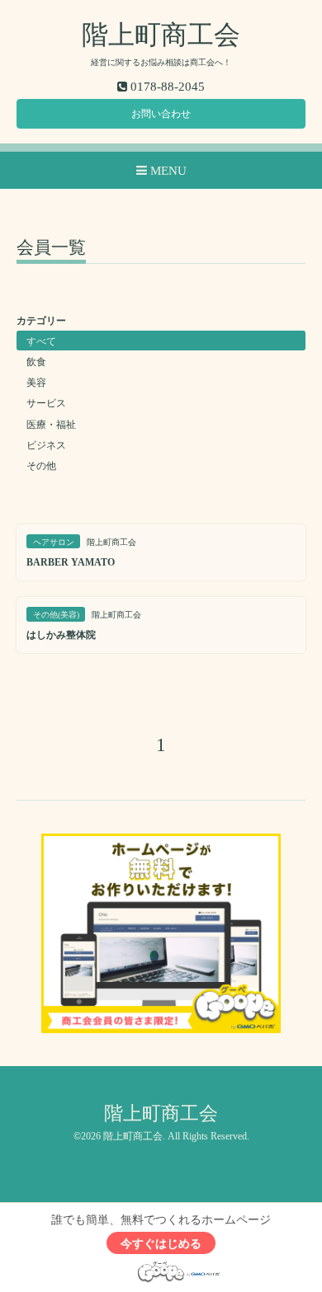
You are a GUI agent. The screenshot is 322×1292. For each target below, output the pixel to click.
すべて (41, 341)
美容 (36, 382)
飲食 (36, 362)
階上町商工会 (161, 34)
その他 (41, 466)
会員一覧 (51, 248)
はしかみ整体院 (61, 635)
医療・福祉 (51, 424)
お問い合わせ (161, 114)
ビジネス (46, 445)
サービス (46, 403)
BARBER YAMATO (70, 562)
